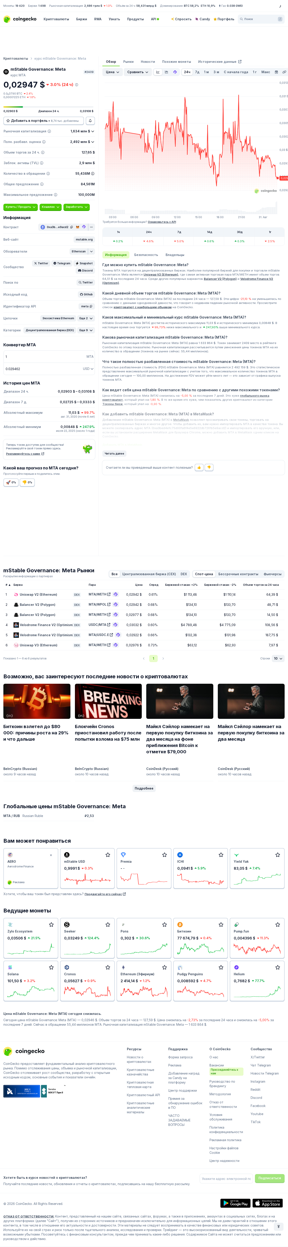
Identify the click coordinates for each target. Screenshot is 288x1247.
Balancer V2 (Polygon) (220, 279)
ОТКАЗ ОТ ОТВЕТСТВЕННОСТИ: (28, 1216)
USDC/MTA (97, 625)
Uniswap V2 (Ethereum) (161, 274)
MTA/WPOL (97, 604)
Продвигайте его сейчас (103, 894)
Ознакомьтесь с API (162, 222)
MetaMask (181, 419)
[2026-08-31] (276, 72)
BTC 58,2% (191, 5)
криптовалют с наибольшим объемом (143, 307)
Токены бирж (112, 404)
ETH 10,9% (208, 5)
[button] (84, 239)
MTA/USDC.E (99, 635)
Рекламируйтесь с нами (23, 453)
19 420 (20, 5)
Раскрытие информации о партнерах (28, 576)
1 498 (42, 5)
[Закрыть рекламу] (51, 855)
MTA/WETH (97, 594)
